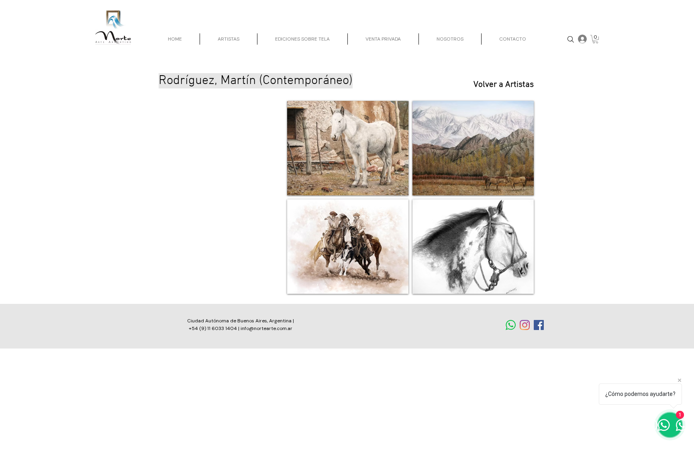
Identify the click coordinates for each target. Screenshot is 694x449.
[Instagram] (525, 325)
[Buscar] (570, 39)
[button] (595, 39)
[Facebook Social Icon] (539, 325)
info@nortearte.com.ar (266, 328)
